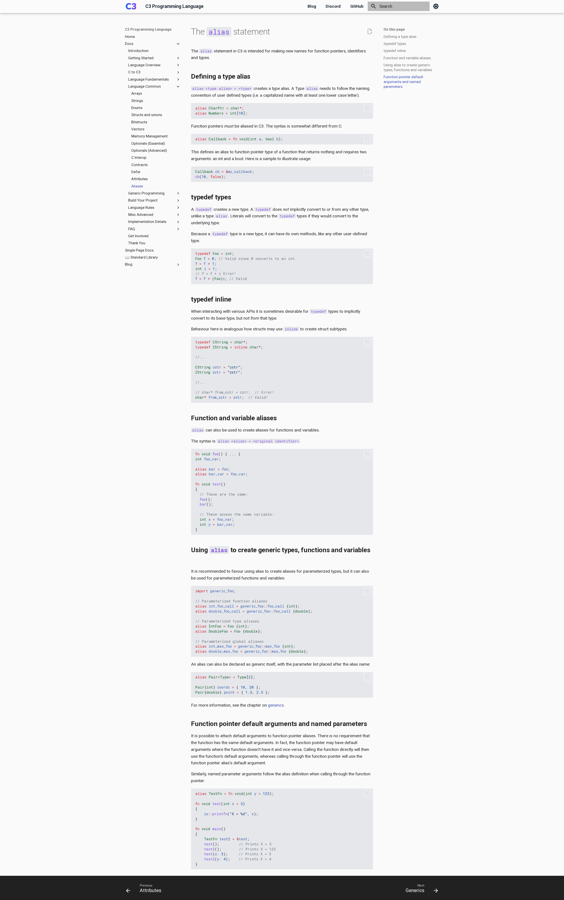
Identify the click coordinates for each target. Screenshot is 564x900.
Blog (312, 6)
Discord (333, 6)
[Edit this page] (370, 31)
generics (276, 705)
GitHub (357, 6)
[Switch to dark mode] (435, 6)
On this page (394, 29)
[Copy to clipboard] (367, 108)
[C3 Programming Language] (131, 6)
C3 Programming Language (148, 29)
